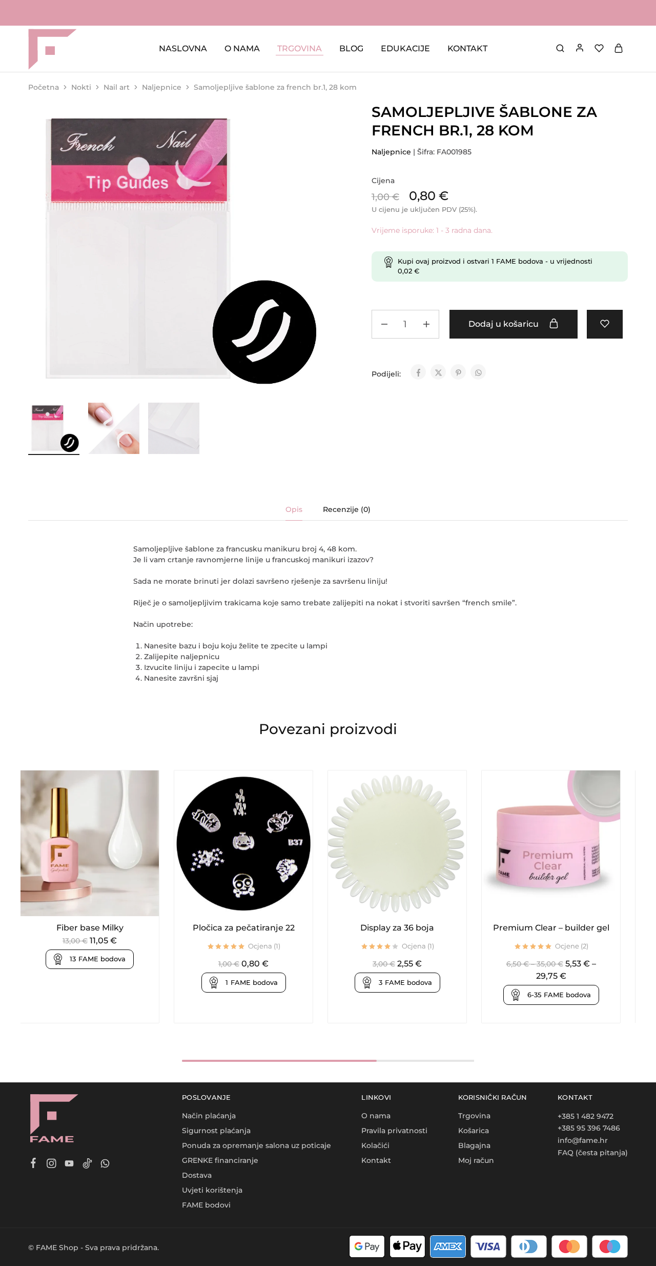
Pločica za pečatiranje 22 (244, 928)
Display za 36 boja (397, 928)
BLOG (351, 48)
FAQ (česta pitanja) (593, 1152)
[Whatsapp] (105, 1165)
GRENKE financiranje (220, 1160)
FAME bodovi (206, 1205)
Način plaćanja (209, 1115)
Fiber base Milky (90, 928)
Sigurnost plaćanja (216, 1130)
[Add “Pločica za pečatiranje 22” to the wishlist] (255, 901)
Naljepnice (161, 87)
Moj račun (476, 1160)
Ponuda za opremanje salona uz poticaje (256, 1145)
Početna (43, 87)
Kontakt (376, 1160)
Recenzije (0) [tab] (347, 509)
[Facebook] (34, 1164)
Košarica (473, 1130)
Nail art (117, 87)
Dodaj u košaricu (504, 324)
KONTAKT (467, 48)
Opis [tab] (293, 509)
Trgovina (474, 1115)
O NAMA (242, 48)
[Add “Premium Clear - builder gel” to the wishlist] (563, 901)
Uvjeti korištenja (212, 1190)
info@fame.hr (583, 1140)
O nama (376, 1115)
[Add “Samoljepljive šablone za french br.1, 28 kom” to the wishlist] (604, 324)
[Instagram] (51, 1165)
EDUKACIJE (405, 48)
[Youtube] (69, 1165)
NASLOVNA (183, 48)
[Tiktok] (87, 1165)
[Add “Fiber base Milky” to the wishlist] (102, 901)
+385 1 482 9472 (585, 1116)
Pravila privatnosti (394, 1130)
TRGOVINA (299, 48)
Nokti (81, 87)
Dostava (197, 1175)
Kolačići (375, 1145)
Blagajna (474, 1145)
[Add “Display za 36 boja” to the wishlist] (409, 901)
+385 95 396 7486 (589, 1128)
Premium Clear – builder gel (551, 928)
